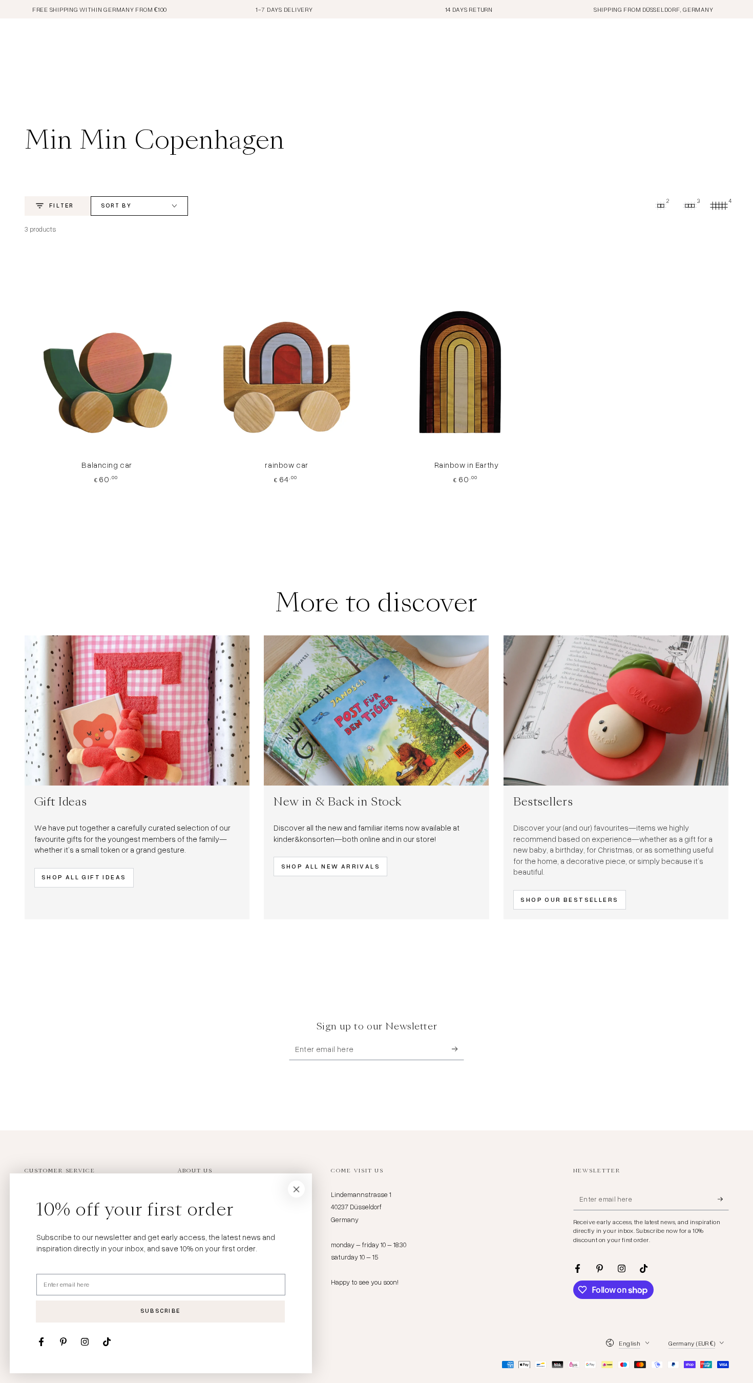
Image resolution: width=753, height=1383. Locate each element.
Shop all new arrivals (330, 866)
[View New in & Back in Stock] (376, 710)
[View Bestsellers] (616, 710)
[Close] (296, 1189)
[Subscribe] (458, 1049)
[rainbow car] (286, 353)
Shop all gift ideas (84, 877)
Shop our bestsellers (569, 899)
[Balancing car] (107, 353)
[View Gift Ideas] (137, 710)
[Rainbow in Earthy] (466, 353)
